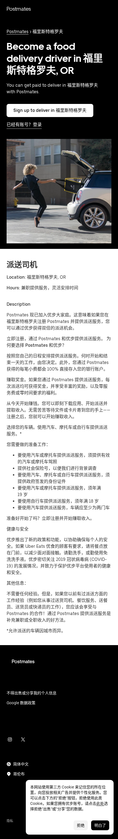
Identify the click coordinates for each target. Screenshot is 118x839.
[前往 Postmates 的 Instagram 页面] (9, 739)
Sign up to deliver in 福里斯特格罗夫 (49, 110)
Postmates (19, 8)
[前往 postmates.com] (59, 665)
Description (18, 304)
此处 (100, 803)
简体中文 (21, 764)
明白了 (100, 825)
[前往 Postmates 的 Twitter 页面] (23, 739)
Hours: (14, 287)
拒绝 (81, 825)
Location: (16, 277)
